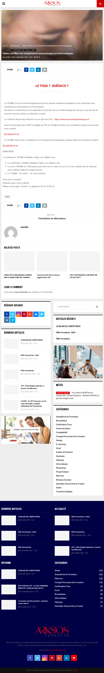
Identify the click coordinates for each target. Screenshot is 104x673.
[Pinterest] (52, 658)
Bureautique (7, 50)
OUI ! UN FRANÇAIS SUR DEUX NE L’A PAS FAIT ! (83, 276)
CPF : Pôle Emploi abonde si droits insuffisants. (32, 387)
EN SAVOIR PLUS (11, 134)
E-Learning (61, 444)
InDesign (60, 460)
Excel (28, 50)
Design (59, 440)
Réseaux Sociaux (63, 480)
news (7, 196)
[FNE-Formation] (11, 374)
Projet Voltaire (62, 472)
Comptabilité (61, 432)
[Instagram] (45, 658)
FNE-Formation (27, 370)
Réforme (60, 476)
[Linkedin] (67, 658)
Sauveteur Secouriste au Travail (70, 484)
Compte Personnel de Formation (70, 436)
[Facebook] (30, 658)
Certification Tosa (19, 50)
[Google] (59, 658)
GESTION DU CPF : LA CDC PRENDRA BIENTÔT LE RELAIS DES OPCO (33, 587)
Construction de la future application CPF (48, 276)
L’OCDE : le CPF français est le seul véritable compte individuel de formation (33, 404)
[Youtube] (74, 658)
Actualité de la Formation (67, 417)
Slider (33, 50)
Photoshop (61, 468)
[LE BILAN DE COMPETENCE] (11, 344)
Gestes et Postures (64, 452)
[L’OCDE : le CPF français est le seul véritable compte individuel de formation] (11, 405)
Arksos (75, 670)
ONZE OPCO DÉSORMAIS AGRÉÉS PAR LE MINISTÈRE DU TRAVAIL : (18, 276)
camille (7, 57)
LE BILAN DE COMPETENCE (32, 340)
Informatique (62, 464)
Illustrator (60, 456)
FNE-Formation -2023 (30, 355)
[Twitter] (37, 658)
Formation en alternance (52, 219)
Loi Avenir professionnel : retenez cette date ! (33, 602)
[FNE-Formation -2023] (11, 359)
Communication (63, 428)
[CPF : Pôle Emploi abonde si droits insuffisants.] (11, 389)
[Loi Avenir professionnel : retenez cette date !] (8, 605)
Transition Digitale (64, 492)
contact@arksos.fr (57, 650)
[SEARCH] (97, 306)
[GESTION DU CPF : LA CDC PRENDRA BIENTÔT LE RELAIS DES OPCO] (8, 589)
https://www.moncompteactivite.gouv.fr (71, 119)
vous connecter (21, 292)
